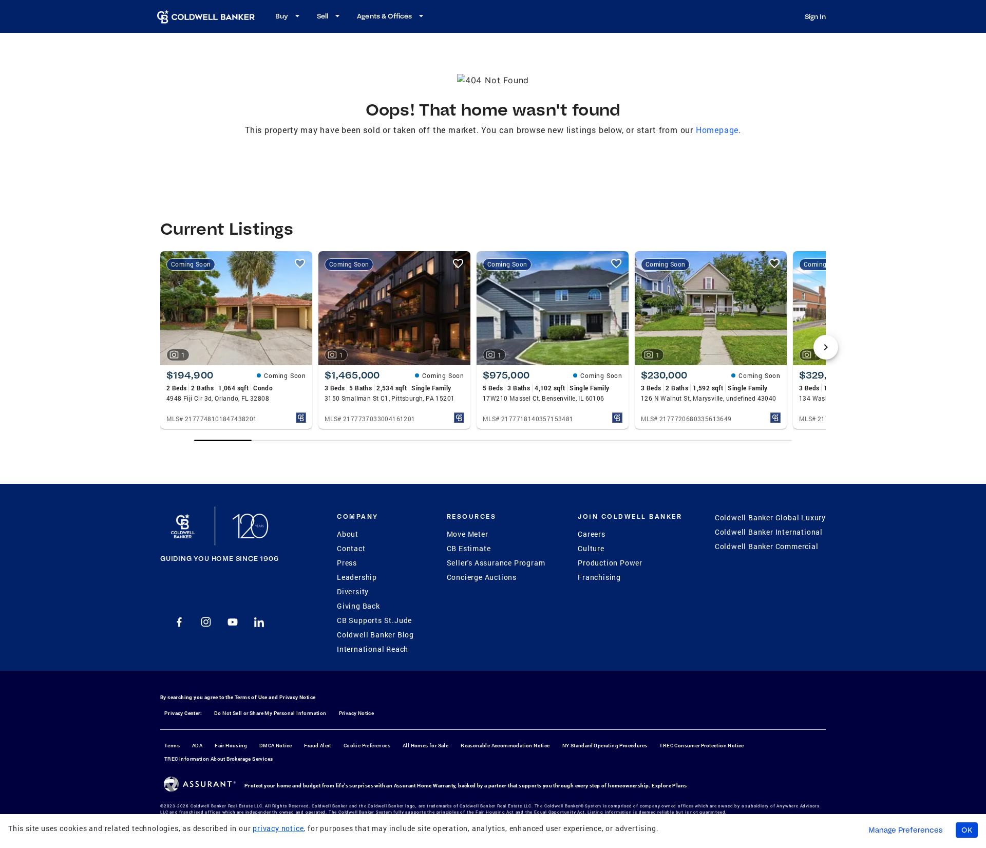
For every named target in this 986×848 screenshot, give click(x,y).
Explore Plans (669, 785)
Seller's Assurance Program (496, 563)
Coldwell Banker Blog (375, 634)
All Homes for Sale (425, 745)
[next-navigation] (825, 347)
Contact (351, 548)
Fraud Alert (317, 745)
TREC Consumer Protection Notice (701, 745)
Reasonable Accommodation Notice (505, 745)
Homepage (717, 129)
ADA (197, 745)
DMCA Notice (275, 745)
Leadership (357, 577)
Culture (591, 548)
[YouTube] (232, 622)
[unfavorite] (300, 263)
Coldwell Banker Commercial (767, 546)
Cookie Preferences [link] (367, 745)
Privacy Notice (297, 697)
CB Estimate (469, 548)
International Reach (372, 649)
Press (347, 563)
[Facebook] (179, 622)
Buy (281, 16)
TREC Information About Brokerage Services (218, 759)
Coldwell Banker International (769, 532)
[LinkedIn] (259, 622)
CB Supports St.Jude (374, 620)
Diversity (353, 591)
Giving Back (358, 606)
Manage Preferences (905, 830)
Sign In (815, 16)
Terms (172, 745)
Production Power (610, 563)
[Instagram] (206, 622)
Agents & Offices (384, 16)
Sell (322, 16)
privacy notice (278, 828)
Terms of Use (251, 697)
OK (966, 830)
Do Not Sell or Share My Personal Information (270, 713)
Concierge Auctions (482, 577)
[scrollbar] (493, 440)
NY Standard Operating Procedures (605, 745)
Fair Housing (231, 745)
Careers (591, 534)
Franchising (599, 577)
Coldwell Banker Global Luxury (770, 517)
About (347, 534)
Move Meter (467, 534)
